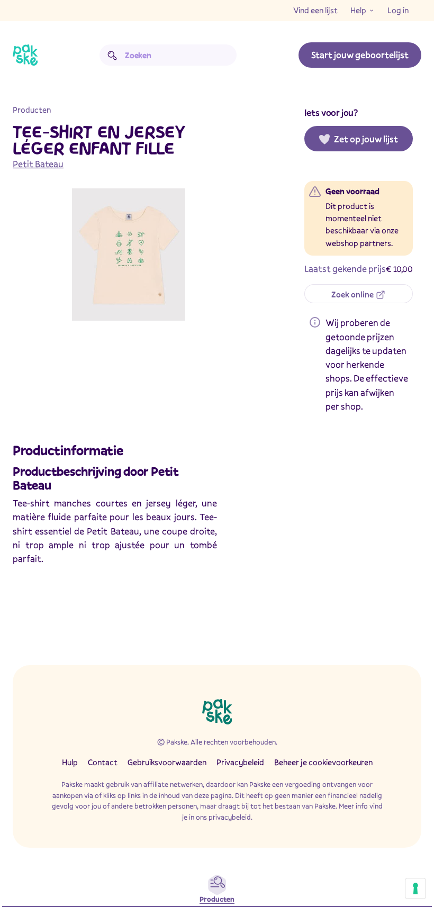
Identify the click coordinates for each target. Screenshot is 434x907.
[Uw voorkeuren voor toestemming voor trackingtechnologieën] (415, 888)
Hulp (70, 762)
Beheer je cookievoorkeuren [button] (323, 762)
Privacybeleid (240, 762)
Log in (398, 10)
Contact (102, 762)
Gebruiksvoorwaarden (167, 762)
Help (358, 10)
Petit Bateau (38, 164)
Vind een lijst (315, 10)
